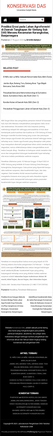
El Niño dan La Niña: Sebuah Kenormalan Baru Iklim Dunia (27, 77)
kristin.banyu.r (34, 40)
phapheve (14, 397)
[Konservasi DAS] (5, 20)
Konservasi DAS (26, 6)
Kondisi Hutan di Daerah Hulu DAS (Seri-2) (21, 102)
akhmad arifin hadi (21, 410)
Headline (13, 290)
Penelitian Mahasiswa (27, 290)
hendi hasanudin (17, 404)
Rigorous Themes (45, 432)
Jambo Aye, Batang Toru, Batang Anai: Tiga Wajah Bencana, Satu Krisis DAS (28, 365)
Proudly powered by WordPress (13, 432)
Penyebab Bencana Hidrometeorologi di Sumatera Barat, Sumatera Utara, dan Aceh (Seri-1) (28, 373)
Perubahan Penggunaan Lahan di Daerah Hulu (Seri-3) (26, 109)
